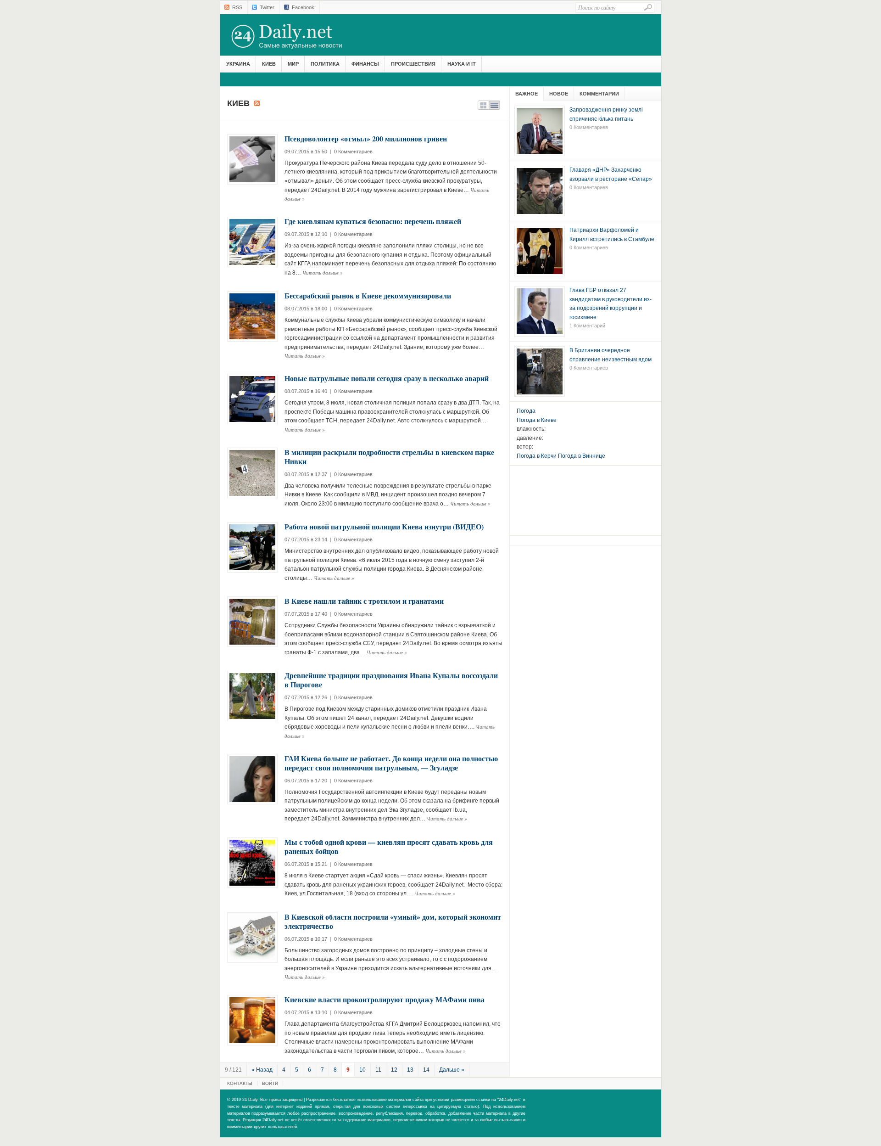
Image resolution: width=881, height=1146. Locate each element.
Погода (526, 411)
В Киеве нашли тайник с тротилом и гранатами (364, 600)
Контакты (239, 1083)
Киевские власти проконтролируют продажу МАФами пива (384, 999)
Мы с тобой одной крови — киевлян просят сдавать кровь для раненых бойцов (388, 846)
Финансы (365, 64)
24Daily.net (296, 36)
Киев (269, 64)
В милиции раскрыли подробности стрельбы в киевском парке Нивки (389, 456)
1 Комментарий (587, 325)
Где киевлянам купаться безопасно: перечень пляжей (372, 221)
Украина (238, 64)
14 (426, 1070)
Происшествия (413, 64)
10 (362, 1070)
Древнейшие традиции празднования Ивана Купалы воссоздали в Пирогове (391, 680)
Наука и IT (461, 64)
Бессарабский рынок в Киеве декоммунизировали (367, 295)
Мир (293, 64)
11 (378, 1070)
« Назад (262, 1070)
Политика (325, 64)
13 (410, 1070)
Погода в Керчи (537, 456)
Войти (270, 1083)
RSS (237, 7)
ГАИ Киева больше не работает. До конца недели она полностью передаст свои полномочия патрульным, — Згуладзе (391, 763)
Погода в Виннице (581, 456)
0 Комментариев (353, 151)
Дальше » (451, 1070)
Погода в (537, 420)
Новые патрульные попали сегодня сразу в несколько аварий (386, 378)
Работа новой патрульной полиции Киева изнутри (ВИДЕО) (384, 526)
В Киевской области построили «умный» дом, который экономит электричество (392, 921)
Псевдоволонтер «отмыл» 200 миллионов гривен (365, 138)
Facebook (303, 7)
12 (394, 1070)
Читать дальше (322, 272)
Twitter (267, 7)
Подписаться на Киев (257, 103)
